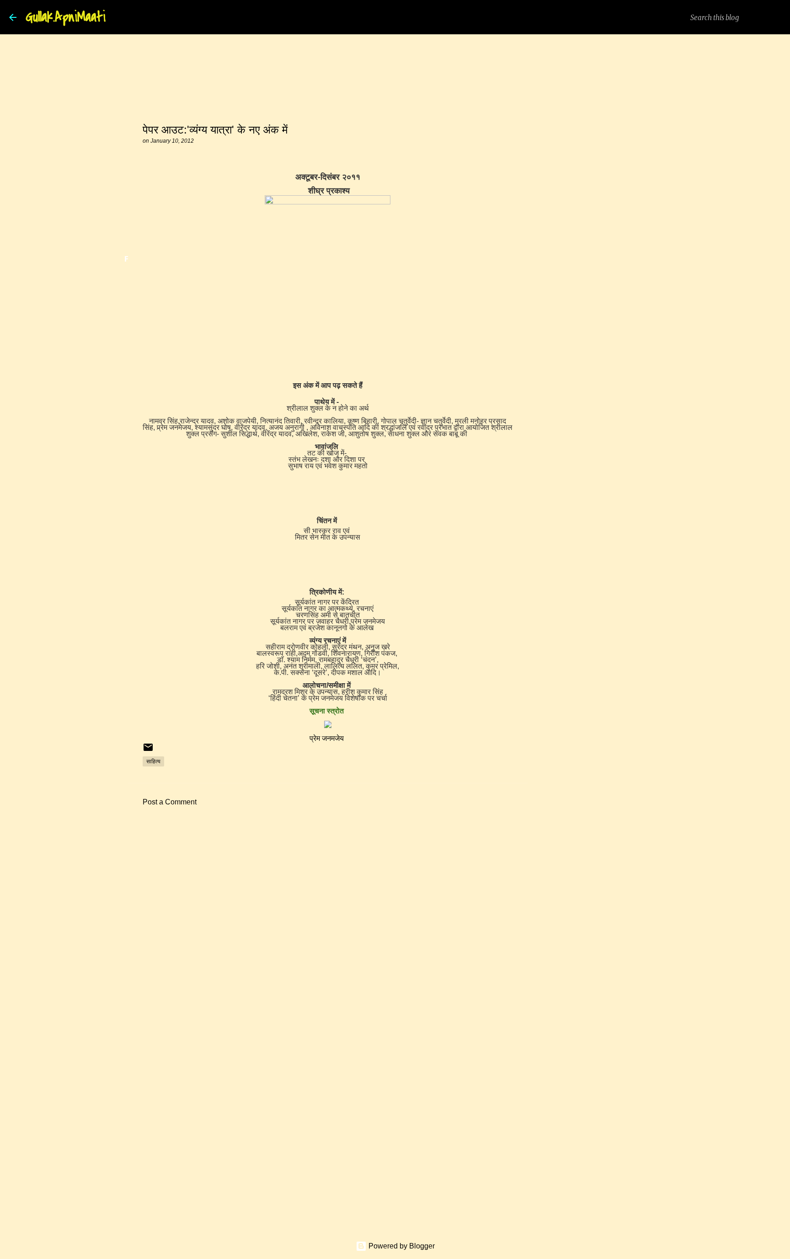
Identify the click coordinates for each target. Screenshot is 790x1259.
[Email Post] (148, 751)
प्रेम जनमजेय (328, 738)
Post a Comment (170, 802)
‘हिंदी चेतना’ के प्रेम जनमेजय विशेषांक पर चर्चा (327, 698)
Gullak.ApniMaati (66, 17)
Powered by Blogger (401, 1246)
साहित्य (153, 761)
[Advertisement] (327, 899)
